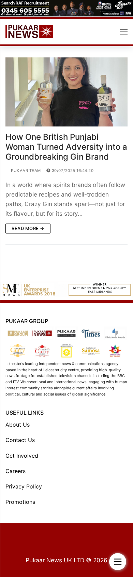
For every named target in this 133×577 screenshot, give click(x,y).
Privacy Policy (23, 486)
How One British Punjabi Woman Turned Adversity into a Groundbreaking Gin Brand (66, 147)
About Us (17, 424)
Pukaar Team (25, 170)
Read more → (28, 228)
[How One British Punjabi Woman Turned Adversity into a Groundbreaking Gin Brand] (66, 91)
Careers (15, 471)
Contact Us (20, 440)
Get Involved (21, 455)
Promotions (20, 501)
